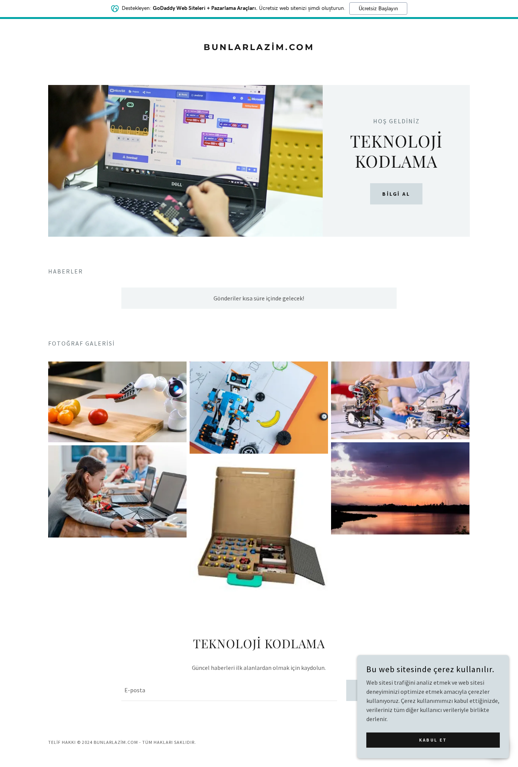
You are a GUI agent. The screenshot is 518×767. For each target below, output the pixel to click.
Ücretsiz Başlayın (378, 8)
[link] (259, 48)
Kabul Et (433, 740)
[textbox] (229, 690)
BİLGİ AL (396, 193)
